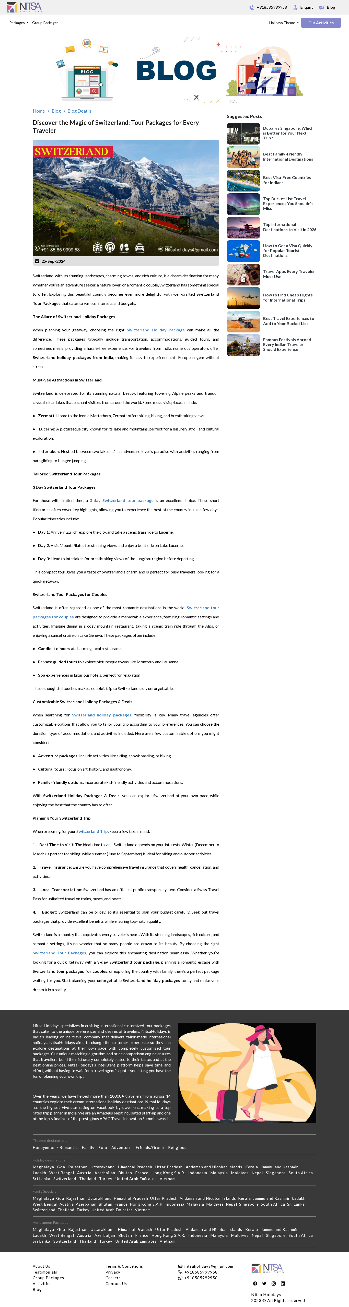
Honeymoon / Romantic (57, 1147)
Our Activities (321, 22)
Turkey (107, 1178)
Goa (62, 1167)
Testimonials (45, 1272)
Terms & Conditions (124, 1266)
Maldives (241, 1172)
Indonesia (199, 1172)
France (143, 1172)
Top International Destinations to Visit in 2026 (289, 227)
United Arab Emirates (137, 1178)
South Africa (302, 1172)
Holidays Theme (282, 22)
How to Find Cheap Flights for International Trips (288, 297)
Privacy (113, 1272)
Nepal (259, 1172)
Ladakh (41, 1172)
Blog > (59, 110)
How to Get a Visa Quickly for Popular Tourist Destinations (287, 250)
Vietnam (169, 1178)
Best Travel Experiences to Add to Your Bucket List (288, 321)
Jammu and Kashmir (281, 1167)
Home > (41, 110)
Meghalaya (45, 1167)
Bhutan (126, 1172)
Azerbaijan (106, 1172)
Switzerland (66, 1178)
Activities (42, 1283)
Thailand (89, 1178)
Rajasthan (79, 1167)
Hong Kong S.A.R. (170, 1172)
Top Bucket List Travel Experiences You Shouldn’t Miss (288, 203)
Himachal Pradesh (136, 1167)
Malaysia (220, 1172)
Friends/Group (152, 1147)
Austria (86, 1172)
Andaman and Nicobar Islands (215, 1167)
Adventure (123, 1147)
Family (90, 1147)
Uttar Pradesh (170, 1167)
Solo (105, 1147)
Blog (37, 1289)
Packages (17, 22)
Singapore (277, 1172)
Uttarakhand (104, 1167)
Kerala (253, 1167)
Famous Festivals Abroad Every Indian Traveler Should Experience (287, 344)
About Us (41, 1266)
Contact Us (116, 1283)
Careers (113, 1277)
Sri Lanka (43, 1178)
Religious (179, 1147)
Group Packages (45, 22)
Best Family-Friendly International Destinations (288, 156)
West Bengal (63, 1172)
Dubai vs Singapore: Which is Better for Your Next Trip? (288, 132)
